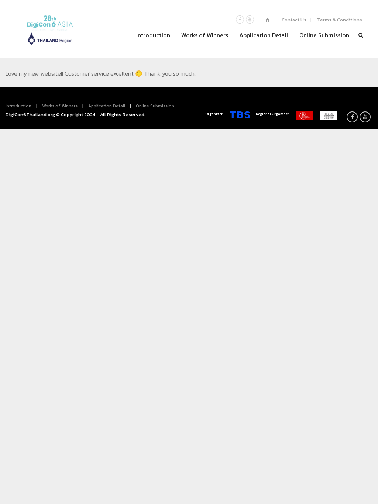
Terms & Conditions (339, 19)
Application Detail (263, 35)
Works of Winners (204, 35)
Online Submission (324, 35)
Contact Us (294, 19)
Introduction (153, 35)
